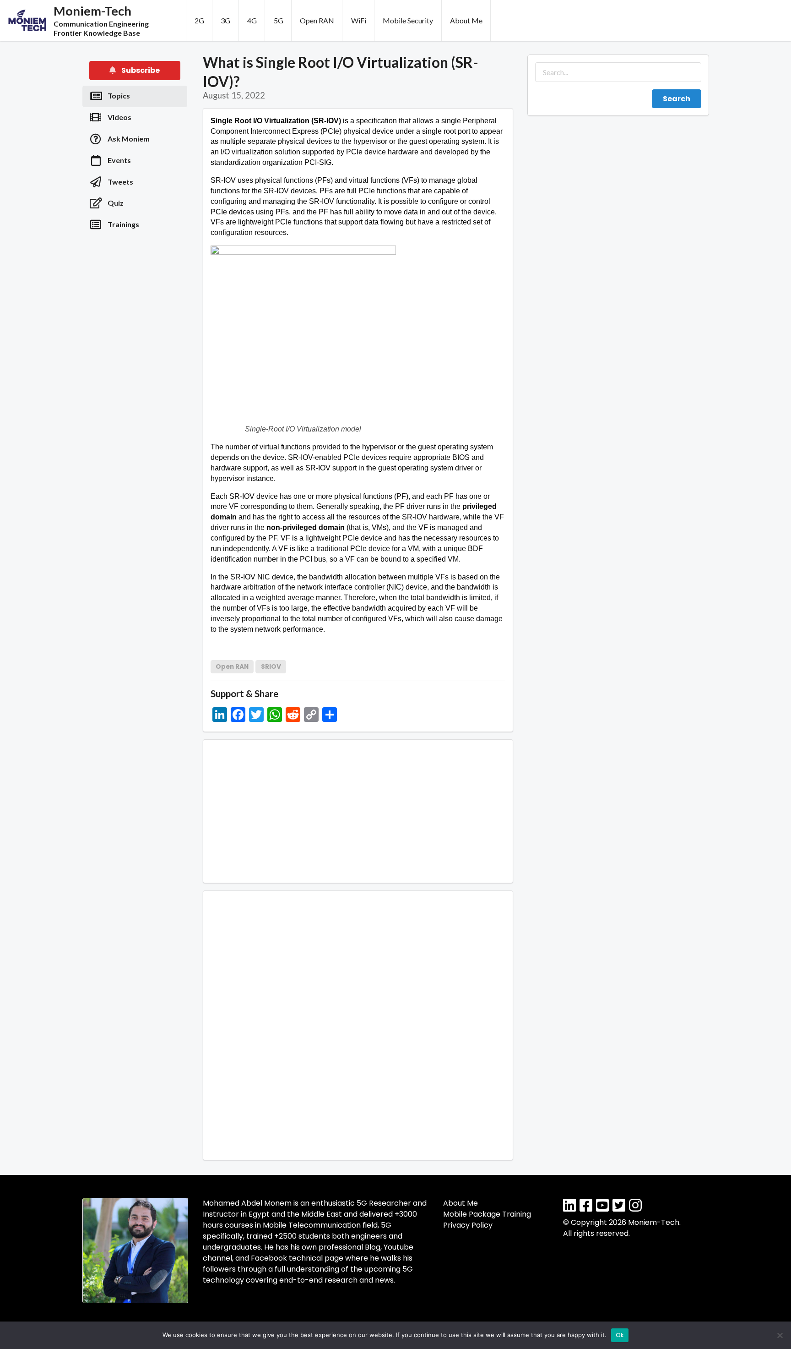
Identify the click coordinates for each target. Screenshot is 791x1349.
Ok (620, 1335)
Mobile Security (408, 20)
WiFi (358, 20)
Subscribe (140, 70)
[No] (779, 1335)
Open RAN (317, 20)
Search (676, 98)
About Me (466, 20)
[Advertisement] (135, 385)
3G (225, 20)
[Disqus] (358, 1023)
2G (199, 20)
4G (252, 20)
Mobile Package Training (487, 1214)
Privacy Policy (468, 1225)
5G (278, 20)
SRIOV (271, 666)
